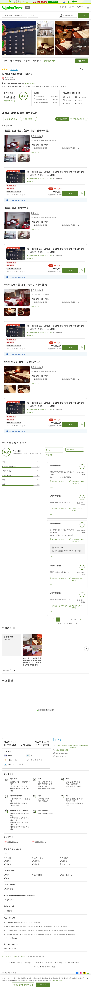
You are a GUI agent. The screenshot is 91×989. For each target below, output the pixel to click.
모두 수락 (43, 985)
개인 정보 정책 (57, 980)
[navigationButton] (53, 619)
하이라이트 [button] (37, 61)
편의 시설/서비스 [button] (49, 61)
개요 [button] (5, 61)
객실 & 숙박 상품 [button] (15, 61)
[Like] (81, 69)
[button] (12, 7)
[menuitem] (64, 7)
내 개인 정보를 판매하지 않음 (44, 967)
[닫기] (87, 978)
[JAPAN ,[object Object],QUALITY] (9, 78)
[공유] (87, 69)
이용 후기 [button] (27, 61)
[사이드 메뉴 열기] (87, 7)
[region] (45, 982)
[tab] (62, 119)
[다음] (86, 649)
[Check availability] (82, 193)
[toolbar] (43, 15)
